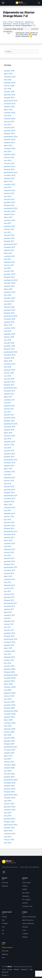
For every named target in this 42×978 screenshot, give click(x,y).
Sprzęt (25, 878)
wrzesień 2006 (10, 765)
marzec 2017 (9, 409)
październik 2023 (10, 172)
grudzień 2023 (9, 166)
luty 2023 (7, 196)
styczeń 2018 (9, 379)
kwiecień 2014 (9, 514)
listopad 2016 (9, 421)
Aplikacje (5, 954)
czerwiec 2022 (9, 220)
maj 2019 (7, 331)
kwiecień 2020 (9, 298)
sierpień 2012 (9, 573)
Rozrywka (5, 951)
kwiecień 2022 (9, 226)
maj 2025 (7, 116)
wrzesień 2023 (9, 175)
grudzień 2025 (9, 95)
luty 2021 (7, 268)
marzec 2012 (9, 588)
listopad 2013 (9, 528)
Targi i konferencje (28, 923)
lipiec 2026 (8, 74)
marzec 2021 (9, 265)
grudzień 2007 (9, 741)
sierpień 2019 (9, 322)
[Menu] (3, 3)
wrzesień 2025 (9, 104)
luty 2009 (7, 699)
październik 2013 (10, 531)
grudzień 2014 (9, 490)
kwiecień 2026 (9, 83)
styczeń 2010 (9, 666)
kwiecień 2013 (9, 549)
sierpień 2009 (9, 681)
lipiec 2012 (8, 576)
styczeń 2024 (9, 163)
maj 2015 (7, 475)
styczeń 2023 (9, 199)
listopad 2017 (9, 385)
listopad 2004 (9, 792)
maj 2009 (7, 690)
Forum (10, 22)
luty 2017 (7, 412)
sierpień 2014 (9, 502)
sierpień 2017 (9, 394)
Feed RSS (5, 972)
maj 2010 (7, 654)
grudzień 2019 (9, 310)
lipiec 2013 (8, 540)
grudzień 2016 (9, 418)
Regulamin (24, 969)
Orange (4, 916)
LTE (3, 933)
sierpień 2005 (9, 786)
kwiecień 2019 (9, 334)
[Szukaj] (39, 3)
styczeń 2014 (9, 522)
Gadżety (25, 903)
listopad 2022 (9, 205)
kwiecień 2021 (9, 262)
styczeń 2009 (9, 702)
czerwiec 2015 (9, 472)
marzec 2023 (9, 193)
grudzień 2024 (9, 131)
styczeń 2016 (9, 451)
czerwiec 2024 (9, 148)
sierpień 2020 (9, 286)
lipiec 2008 (8, 720)
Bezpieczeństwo (7, 947)
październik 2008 (10, 711)
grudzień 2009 (9, 669)
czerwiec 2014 (9, 508)
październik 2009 (10, 675)
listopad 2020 (9, 277)
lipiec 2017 (8, 397)
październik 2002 (10, 825)
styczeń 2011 (9, 630)
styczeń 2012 (9, 594)
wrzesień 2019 (9, 319)
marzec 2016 (9, 445)
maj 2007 (7, 759)
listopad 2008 (9, 708)
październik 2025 (10, 101)
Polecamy (5, 886)
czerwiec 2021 (9, 256)
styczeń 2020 (9, 307)
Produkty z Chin (27, 906)
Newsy (4, 878)
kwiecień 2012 (9, 585)
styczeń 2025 (9, 128)
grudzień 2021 (9, 238)
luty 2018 (7, 376)
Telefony (25, 886)
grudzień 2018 (9, 346)
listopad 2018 (9, 349)
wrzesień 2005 (9, 783)
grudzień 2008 (9, 705)
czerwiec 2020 (9, 292)
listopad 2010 (9, 636)
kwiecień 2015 (9, 478)
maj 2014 (7, 510)
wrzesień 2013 (9, 534)
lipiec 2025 (8, 110)
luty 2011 (7, 627)
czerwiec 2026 (9, 77)
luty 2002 (7, 843)
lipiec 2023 (8, 181)
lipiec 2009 (8, 684)
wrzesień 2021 (9, 247)
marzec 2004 (9, 804)
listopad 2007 (9, 744)
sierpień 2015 (9, 466)
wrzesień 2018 (9, 355)
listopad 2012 (9, 564)
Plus (3, 927)
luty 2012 (7, 591)
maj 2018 (7, 367)
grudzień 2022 (9, 202)
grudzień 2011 (9, 597)
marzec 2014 (9, 516)
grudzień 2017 (9, 382)
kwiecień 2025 (9, 119)
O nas (4, 969)
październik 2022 (10, 208)
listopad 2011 (9, 600)
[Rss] (4, 872)
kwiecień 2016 (9, 442)
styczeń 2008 (9, 738)
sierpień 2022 (9, 214)
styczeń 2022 (9, 235)
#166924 (34, 29)
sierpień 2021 (9, 250)
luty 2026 (7, 89)
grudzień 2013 (9, 525)
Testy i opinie (26, 882)
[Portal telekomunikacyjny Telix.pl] (21, 2)
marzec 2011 (9, 624)
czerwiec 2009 (9, 687)
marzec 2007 (9, 762)
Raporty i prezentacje (29, 916)
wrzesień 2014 (9, 498)
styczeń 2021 (9, 271)
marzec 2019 (9, 337)
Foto (3, 957)
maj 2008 (7, 726)
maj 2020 (7, 295)
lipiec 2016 (8, 433)
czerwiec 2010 (9, 651)
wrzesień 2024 (9, 139)
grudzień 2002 (9, 819)
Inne (3, 943)
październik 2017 (10, 388)
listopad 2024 (9, 133)
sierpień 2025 (9, 107)
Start (5, 22)
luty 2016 (7, 448)
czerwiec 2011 (9, 615)
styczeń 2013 (9, 558)
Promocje (5, 882)
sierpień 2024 (9, 143)
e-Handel (25, 933)
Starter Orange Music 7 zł (23, 24)
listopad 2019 (9, 313)
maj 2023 (7, 187)
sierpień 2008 (9, 717)
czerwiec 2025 (9, 113)
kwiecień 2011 (9, 621)
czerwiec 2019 (9, 328)
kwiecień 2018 (9, 370)
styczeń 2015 (9, 487)
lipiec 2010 (8, 648)
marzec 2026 (9, 86)
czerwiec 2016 (9, 436)
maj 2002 (7, 837)
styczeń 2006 (9, 774)
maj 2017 (7, 403)
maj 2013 (7, 546)
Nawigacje (25, 896)
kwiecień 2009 (9, 693)
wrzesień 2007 (9, 750)
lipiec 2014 (8, 504)
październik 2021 (10, 244)
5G (3, 930)
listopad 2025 (9, 98)
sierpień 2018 (9, 358)
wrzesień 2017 (9, 391)
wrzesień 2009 (10, 678)
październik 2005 (10, 780)
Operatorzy (19, 22)
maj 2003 (7, 813)
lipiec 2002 (8, 831)
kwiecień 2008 (9, 729)
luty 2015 (7, 484)
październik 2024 (10, 137)
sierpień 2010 (9, 645)
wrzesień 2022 (9, 211)
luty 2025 (7, 125)
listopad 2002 (9, 822)
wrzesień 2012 (9, 570)
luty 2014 (7, 519)
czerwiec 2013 (9, 543)
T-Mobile (5, 923)
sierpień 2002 (9, 828)
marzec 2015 (9, 481)
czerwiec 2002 (9, 834)
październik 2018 (10, 352)
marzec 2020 (9, 301)
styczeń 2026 (9, 92)
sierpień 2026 (9, 71)
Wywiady (25, 927)
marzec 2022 (9, 229)
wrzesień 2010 (9, 642)
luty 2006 (7, 771)
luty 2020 (7, 304)
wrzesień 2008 (9, 714)
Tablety (24, 889)
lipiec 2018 (8, 361)
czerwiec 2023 (9, 184)
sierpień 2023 (9, 178)
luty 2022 (7, 232)
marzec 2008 (9, 732)
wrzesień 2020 (9, 283)
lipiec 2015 (8, 469)
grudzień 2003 (9, 807)
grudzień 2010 (9, 633)
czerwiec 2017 (9, 400)
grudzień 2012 (9, 561)
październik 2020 (10, 280)
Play (3, 920)
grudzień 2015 (9, 454)
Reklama (25, 937)
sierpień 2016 (9, 430)
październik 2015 (10, 460)
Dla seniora (25, 893)
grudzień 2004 (9, 789)
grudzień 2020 (9, 274)
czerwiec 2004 (9, 798)
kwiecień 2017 (9, 406)
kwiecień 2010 (9, 657)
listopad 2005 (9, 777)
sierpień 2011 (9, 609)
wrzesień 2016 (9, 427)
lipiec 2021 (8, 253)
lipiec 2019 (8, 325)
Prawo (24, 930)
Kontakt (9, 969)
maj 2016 (7, 439)
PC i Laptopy (26, 899)
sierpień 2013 (9, 537)
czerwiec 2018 (9, 364)
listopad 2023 (9, 169)
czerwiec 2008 (9, 723)
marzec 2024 (9, 157)
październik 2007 (10, 747)
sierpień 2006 (9, 768)
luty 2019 (7, 340)
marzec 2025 (9, 122)
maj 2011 (7, 618)
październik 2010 (10, 639)
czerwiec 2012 (9, 579)
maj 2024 (7, 151)
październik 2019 (10, 316)
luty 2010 (7, 663)
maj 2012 (7, 582)
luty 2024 (7, 160)
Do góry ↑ (5, 975)
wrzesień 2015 (9, 463)
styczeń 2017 (9, 415)
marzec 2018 (9, 373)
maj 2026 (7, 80)
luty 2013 (7, 555)
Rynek (24, 912)
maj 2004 (7, 801)
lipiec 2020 (8, 289)
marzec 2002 (9, 840)
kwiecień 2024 (9, 154)
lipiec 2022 (8, 217)
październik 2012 (10, 567)
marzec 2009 (9, 696)
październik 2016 (10, 424)
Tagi (31, 969)
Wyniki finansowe (27, 920)
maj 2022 (7, 223)
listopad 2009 (9, 672)
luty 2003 (7, 816)
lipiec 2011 (8, 612)
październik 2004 (10, 795)
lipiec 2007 (8, 756)
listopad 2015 (9, 457)
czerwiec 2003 (9, 810)
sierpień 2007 (9, 753)
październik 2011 (10, 603)
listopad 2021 (9, 241)
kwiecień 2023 (9, 190)
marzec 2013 (9, 552)
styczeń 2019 (9, 343)
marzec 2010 (9, 660)
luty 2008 (7, 735)
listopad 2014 (9, 493)
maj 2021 (7, 259)
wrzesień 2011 (9, 606)
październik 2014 (10, 496)
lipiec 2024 (8, 145)
